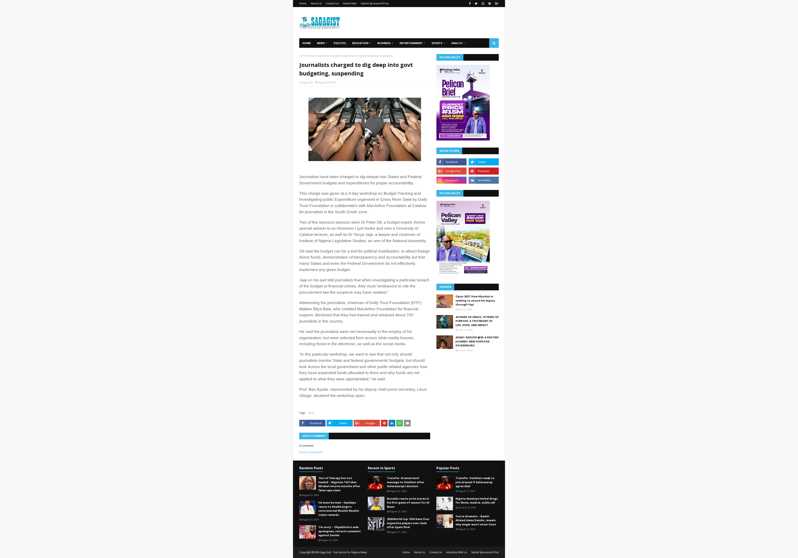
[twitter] (476, 3)
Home (303, 3)
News (312, 56)
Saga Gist (307, 82)
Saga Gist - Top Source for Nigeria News (343, 552)
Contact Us (332, 3)
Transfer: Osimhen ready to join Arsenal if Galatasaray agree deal (475, 482)
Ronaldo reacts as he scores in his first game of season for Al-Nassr (408, 503)
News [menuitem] (321, 43)
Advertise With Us (456, 552)
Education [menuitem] (360, 43)
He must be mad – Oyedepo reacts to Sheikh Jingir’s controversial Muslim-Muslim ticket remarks (338, 509)
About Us (316, 3)
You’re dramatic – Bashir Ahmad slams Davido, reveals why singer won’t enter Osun (476, 520)
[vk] (484, 180)
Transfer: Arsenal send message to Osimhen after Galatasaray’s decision (405, 482)
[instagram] (483, 3)
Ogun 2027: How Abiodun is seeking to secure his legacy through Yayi (475, 300)
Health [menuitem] (456, 43)
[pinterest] (489, 3)
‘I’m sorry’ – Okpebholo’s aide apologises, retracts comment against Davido (339, 531)
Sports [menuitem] (437, 43)
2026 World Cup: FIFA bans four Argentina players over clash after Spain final (408, 523)
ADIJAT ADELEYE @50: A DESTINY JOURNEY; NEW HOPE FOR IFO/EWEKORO (477, 341)
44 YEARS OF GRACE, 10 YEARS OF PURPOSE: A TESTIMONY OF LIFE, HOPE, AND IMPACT (477, 321)
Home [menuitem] (306, 43)
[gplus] (496, 3)
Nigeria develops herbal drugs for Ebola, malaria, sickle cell (477, 501)
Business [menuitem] (384, 43)
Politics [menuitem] (340, 43)
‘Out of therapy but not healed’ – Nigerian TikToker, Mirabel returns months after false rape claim (339, 484)
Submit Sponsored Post (374, 3)
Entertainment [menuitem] (411, 43)
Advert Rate (350, 3)
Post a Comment (310, 452)
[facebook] (470, 3)
